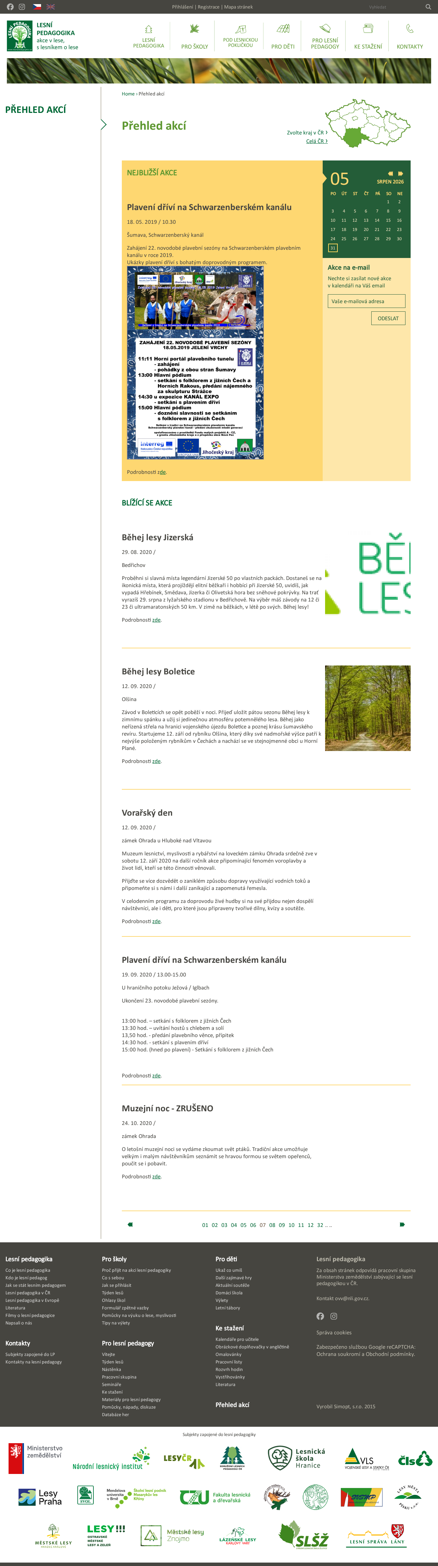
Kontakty (17, 1343)
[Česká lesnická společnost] (415, 1459)
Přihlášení (182, 6)
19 (354, 229)
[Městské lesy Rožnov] (276, 1497)
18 (344, 229)
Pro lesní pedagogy (128, 1343)
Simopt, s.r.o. (348, 1406)
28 (377, 239)
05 (244, 1225)
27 (366, 239)
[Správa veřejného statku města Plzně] (362, 1497)
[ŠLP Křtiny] (136, 1497)
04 (234, 1225)
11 (344, 220)
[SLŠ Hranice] (296, 1459)
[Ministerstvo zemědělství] (35, 1459)
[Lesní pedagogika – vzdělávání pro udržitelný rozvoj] (195, 36)
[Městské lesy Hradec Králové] (53, 1536)
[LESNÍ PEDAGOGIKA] (42, 36)
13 (366, 220)
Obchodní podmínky (390, 1354)
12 (354, 220)
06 (253, 1225)
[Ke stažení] (368, 36)
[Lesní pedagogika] (148, 36)
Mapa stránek (238, 6)
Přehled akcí (35, 109)
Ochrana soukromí (338, 1354)
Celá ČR (317, 141)
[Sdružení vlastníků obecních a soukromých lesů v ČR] (85, 1497)
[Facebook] (10, 6)
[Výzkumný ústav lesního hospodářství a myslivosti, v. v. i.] (315, 1497)
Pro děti (226, 1259)
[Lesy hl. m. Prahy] (40, 1497)
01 (205, 1225)
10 (333, 220)
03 (224, 1225)
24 (333, 239)
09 (282, 1225)
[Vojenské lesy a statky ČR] (367, 1459)
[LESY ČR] (184, 1459)
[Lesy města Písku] (408, 1497)
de (163, 472)
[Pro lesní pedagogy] (325, 36)
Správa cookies (334, 1332)
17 (333, 229)
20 (366, 229)
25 (344, 239)
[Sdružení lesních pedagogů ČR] (235, 1459)
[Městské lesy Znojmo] (172, 1536)
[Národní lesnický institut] (110, 1459)
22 (388, 229)
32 (320, 1225)
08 (272, 1225)
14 (377, 220)
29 (388, 239)
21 (377, 229)
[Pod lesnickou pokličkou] (240, 36)
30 (399, 239)
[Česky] (37, 7)
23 (399, 229)
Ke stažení (230, 1328)
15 (388, 220)
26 (354, 239)
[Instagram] (22, 6)
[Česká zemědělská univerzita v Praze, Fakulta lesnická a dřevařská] (214, 1497)
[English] (50, 7)
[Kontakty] (410, 36)
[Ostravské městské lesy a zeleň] (106, 1536)
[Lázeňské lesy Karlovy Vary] (237, 1536)
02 (215, 1225)
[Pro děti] (282, 36)
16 (399, 220)
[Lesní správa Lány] (377, 1536)
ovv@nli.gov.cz (351, 1298)
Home (128, 93)
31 (333, 248)
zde (156, 619)
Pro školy (114, 1259)
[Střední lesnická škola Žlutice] (303, 1536)
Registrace (209, 6)
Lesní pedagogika (29, 1259)
